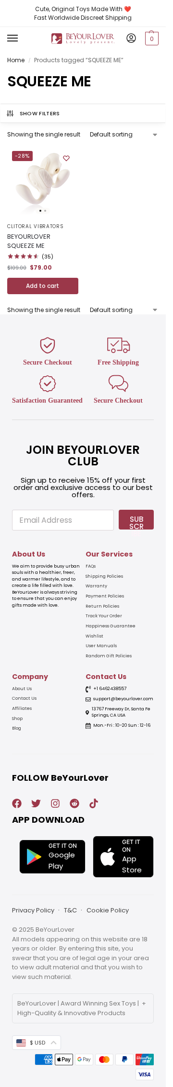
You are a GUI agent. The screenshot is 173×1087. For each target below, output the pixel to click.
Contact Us (24, 698)
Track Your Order (104, 616)
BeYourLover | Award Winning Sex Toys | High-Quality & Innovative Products (78, 1008)
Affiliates (22, 708)
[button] (151, 38)
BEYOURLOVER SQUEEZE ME (28, 241)
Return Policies (102, 606)
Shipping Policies (104, 576)
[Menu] (21, 38)
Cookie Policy (107, 910)
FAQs (91, 566)
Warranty (96, 586)
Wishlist (94, 636)
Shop (17, 718)
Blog (16, 728)
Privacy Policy (33, 910)
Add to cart (42, 286)
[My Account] (131, 38)
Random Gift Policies (109, 656)
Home (16, 60)
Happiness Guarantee (111, 626)
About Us (22, 689)
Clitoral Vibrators (35, 226)
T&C (70, 910)
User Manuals (101, 646)
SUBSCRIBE (136, 522)
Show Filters (40, 113)
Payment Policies (105, 596)
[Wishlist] (66, 158)
